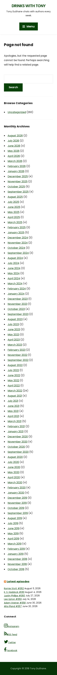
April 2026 (14, 156)
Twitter (12, 642)
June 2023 (14, 329)
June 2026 (14, 146)
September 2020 (18, 452)
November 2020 (18, 442)
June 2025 (14, 207)
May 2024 (14, 273)
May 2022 (13, 380)
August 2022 (15, 365)
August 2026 (15, 135)
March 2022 (15, 391)
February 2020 (17, 487)
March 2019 (15, 544)
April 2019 (13, 538)
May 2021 (13, 411)
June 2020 (14, 467)
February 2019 (16, 549)
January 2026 (16, 171)
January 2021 (16, 431)
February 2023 (16, 350)
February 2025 (17, 227)
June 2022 (14, 375)
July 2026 (13, 141)
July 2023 (13, 324)
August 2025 (15, 197)
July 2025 (13, 202)
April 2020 (14, 477)
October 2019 (16, 508)
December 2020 (18, 436)
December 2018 (17, 559)
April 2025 (14, 217)
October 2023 (16, 309)
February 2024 (17, 288)
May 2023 (13, 334)
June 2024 (14, 268)
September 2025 (18, 192)
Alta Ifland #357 (13, 606)
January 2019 (16, 554)
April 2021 (13, 416)
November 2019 (17, 503)
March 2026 (15, 161)
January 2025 (16, 232)
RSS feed (12, 634)
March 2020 (15, 482)
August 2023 (15, 319)
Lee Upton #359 (13, 599)
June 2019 (13, 528)
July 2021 (13, 401)
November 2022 (17, 355)
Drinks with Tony (28, 5)
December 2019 (17, 498)
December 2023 (18, 299)
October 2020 (16, 447)
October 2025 (16, 186)
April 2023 (14, 339)
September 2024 (18, 253)
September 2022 (18, 360)
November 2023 (17, 304)
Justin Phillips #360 (14, 595)
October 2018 (16, 569)
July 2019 (13, 523)
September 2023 (18, 314)
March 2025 (15, 222)
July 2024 (13, 263)
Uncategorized (17, 112)
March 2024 (15, 283)
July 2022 (13, 370)
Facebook (11, 650)
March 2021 (15, 421)
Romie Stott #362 (14, 588)
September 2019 (18, 513)
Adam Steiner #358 (15, 602)
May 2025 (13, 212)
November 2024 (18, 243)
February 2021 (16, 426)
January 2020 (16, 493)
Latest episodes (18, 581)
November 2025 (18, 181)
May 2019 (13, 533)
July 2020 (13, 462)
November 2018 (17, 564)
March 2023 (15, 345)
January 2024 (16, 294)
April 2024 (14, 278)
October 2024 (16, 248)
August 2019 (15, 518)
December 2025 (18, 176)
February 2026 (17, 166)
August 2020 (15, 457)
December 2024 (18, 237)
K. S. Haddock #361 (14, 592)
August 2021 (15, 396)
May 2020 (13, 472)
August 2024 (15, 258)
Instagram (13, 626)
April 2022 (14, 385)
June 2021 (13, 406)
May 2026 (13, 151)
